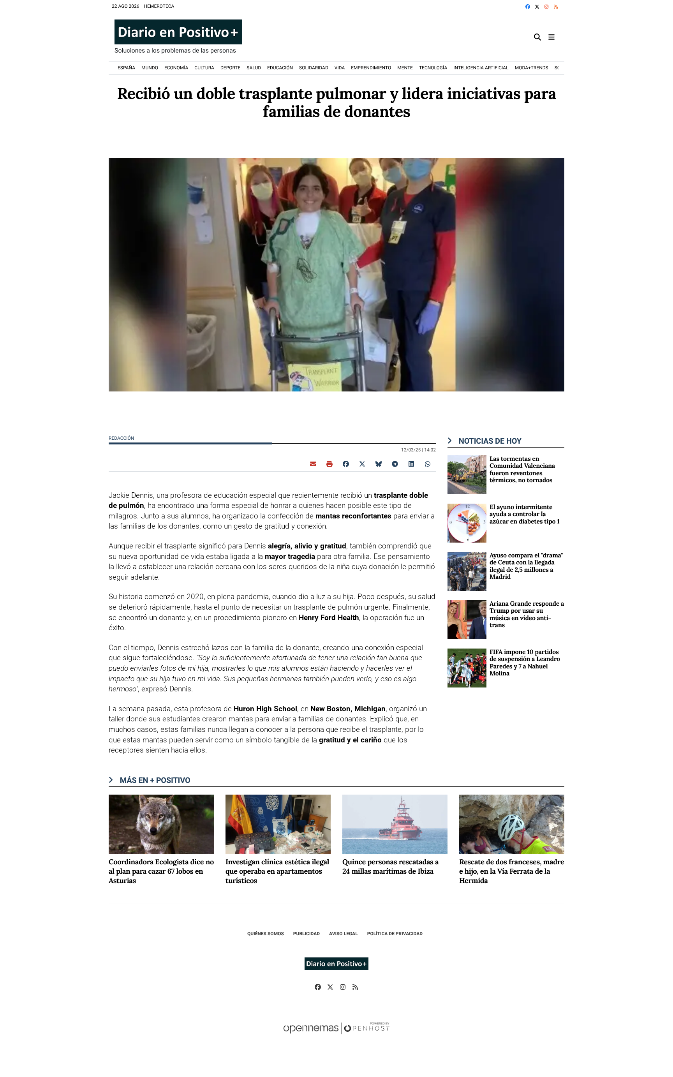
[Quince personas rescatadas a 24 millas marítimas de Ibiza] (394, 823)
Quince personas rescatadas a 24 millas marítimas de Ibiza (390, 867)
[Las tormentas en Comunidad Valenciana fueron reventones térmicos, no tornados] (466, 474)
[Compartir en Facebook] (346, 464)
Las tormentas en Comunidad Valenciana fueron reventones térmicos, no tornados (522, 469)
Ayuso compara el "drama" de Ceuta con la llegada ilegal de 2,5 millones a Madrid (526, 566)
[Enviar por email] (313, 464)
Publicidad (306, 933)
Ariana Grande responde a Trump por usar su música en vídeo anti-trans (527, 614)
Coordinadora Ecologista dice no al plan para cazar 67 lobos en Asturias (161, 871)
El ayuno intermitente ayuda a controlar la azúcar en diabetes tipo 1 (524, 514)
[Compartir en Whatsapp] (427, 464)
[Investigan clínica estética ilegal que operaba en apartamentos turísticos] (278, 823)
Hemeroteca (159, 6)
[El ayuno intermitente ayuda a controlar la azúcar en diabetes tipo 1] (466, 522)
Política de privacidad (395, 933)
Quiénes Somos (265, 933)
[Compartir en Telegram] (395, 464)
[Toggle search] (537, 37)
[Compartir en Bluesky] (378, 464)
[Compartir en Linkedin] (411, 464)
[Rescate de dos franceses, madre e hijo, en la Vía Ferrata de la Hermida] (511, 823)
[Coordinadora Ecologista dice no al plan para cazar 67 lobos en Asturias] (161, 823)
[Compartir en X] (362, 464)
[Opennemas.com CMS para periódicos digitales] (336, 1036)
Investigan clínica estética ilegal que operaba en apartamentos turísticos (277, 871)
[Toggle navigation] (551, 37)
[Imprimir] (329, 464)
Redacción (122, 438)
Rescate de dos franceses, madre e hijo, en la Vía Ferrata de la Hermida (511, 871)
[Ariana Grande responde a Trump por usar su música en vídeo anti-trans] (466, 619)
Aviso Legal (343, 933)
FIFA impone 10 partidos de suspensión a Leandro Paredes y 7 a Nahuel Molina (525, 662)
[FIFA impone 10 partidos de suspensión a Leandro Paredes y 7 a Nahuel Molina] (466, 667)
